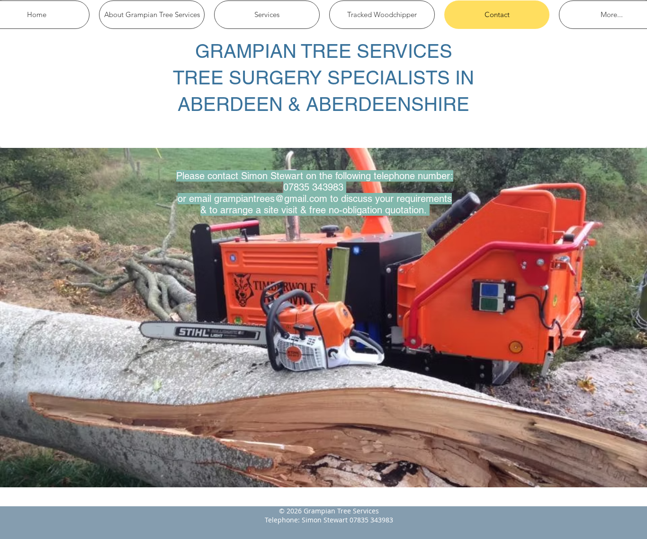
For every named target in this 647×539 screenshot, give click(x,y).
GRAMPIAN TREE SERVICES (323, 51)
